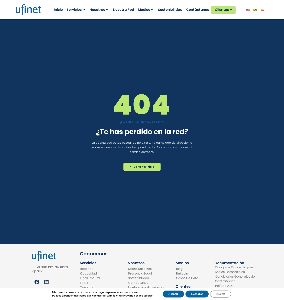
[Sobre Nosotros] (146, 269)
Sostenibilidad (170, 9)
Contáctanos (197, 9)
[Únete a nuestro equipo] (146, 287)
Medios (144, 9)
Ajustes (220, 294)
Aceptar (173, 294)
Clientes (222, 10)
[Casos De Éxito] (187, 278)
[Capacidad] (91, 273)
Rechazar (197, 294)
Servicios (74, 9)
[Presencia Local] (146, 273)
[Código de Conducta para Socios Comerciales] (235, 269)
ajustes (148, 295)
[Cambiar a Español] (262, 9)
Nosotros (97, 9)
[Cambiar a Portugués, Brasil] (255, 9)
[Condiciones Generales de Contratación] (235, 279)
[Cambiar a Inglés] (248, 9)
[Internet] (91, 269)
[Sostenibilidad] (146, 278)
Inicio (58, 9)
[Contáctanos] (146, 283)
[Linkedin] (187, 273)
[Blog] (187, 269)
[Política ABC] (235, 286)
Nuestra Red (123, 9)
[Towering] (91, 287)
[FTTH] (91, 283)
